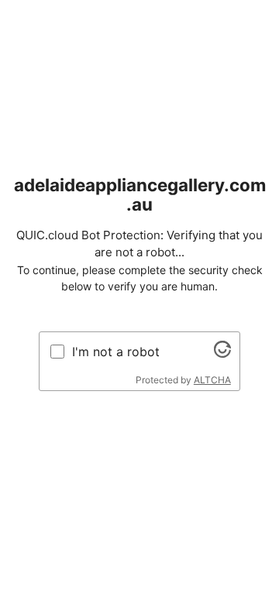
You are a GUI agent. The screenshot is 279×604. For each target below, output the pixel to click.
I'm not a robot (116, 351)
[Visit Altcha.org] (222, 353)
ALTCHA (212, 380)
